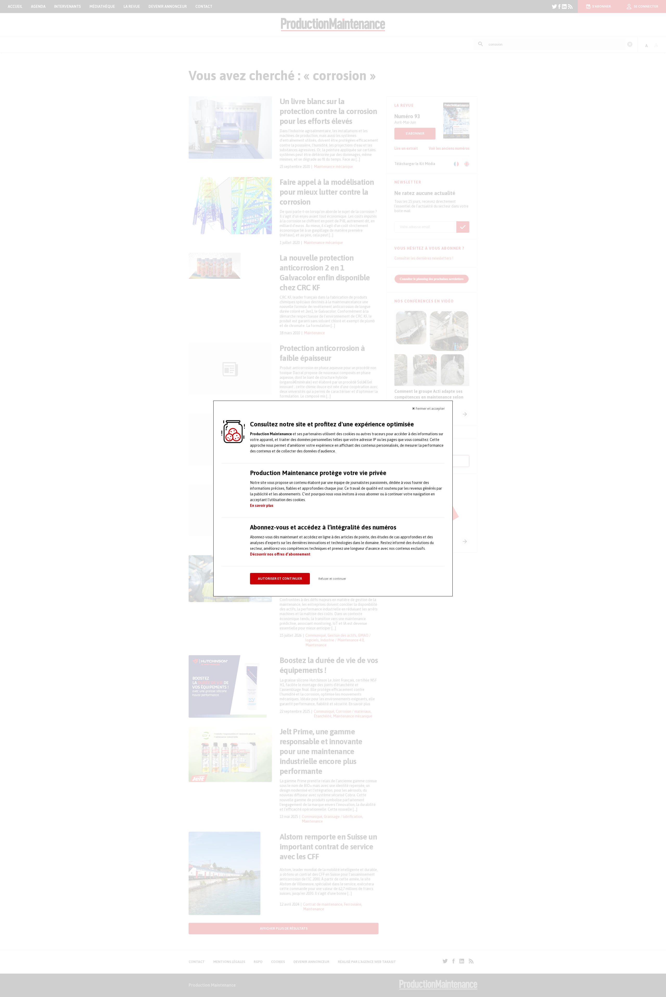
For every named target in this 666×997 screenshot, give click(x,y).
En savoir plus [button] (261, 505)
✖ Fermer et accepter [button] (428, 409)
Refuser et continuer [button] (332, 578)
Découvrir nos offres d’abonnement (280, 554)
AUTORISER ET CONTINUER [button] (280, 578)
